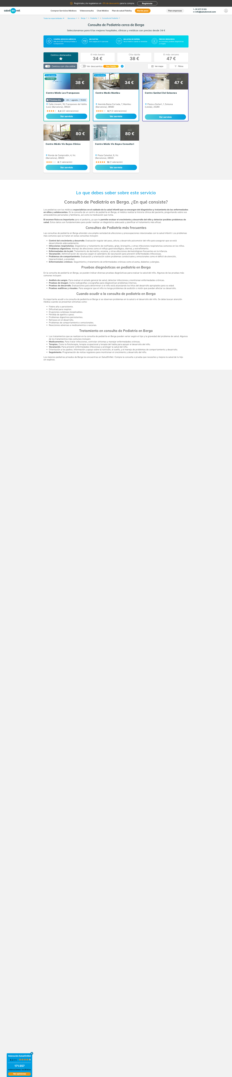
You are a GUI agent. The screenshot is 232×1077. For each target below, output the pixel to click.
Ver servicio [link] (66, 116)
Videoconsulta (87, 11)
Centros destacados (61, 55)
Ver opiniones (19, 1074)
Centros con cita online (63, 66)
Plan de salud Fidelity (122, 11)
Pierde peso (142, 11)
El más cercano (171, 57)
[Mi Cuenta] (226, 11)
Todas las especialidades (53, 18)
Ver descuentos (101, 66)
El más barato (98, 57)
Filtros (180, 66)
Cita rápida (134, 57)
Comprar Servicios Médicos (64, 11)
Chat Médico (103, 11)
